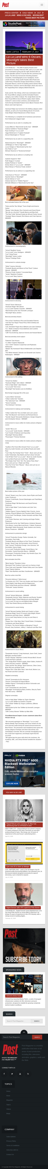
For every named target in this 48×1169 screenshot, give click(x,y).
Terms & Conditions (12, 1145)
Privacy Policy (11, 1141)
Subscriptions (11, 1136)
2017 (39, 13)
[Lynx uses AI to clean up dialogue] (24, 853)
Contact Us (10, 1154)
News (8, 1096)
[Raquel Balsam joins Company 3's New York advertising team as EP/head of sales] (24, 810)
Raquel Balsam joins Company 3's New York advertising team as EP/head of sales (21, 824)
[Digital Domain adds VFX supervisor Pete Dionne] (24, 894)
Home (8, 1091)
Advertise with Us (12, 1150)
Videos (8, 1109)
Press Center (12, 13)
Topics (8, 1105)
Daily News (28, 13)
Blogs (8, 1113)
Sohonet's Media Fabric (13, 996)
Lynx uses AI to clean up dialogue (17, 866)
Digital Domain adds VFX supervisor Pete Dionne (23, 908)
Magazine (9, 1100)
